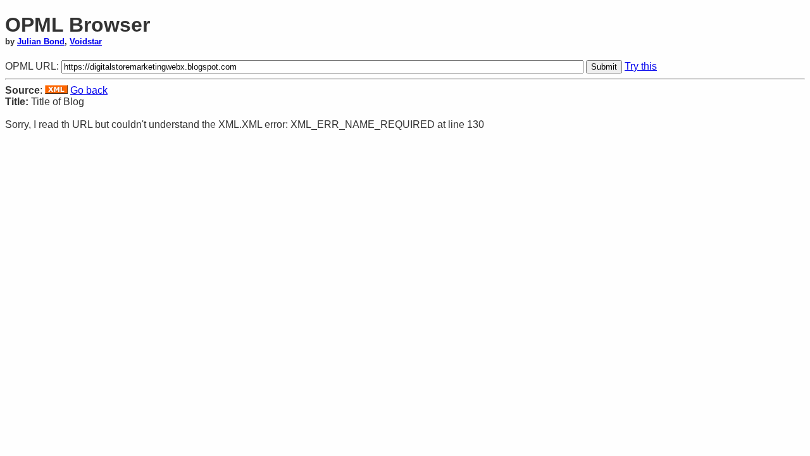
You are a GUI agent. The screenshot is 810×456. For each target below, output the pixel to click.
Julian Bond (41, 41)
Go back (89, 90)
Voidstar (86, 41)
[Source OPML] (56, 90)
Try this (641, 66)
